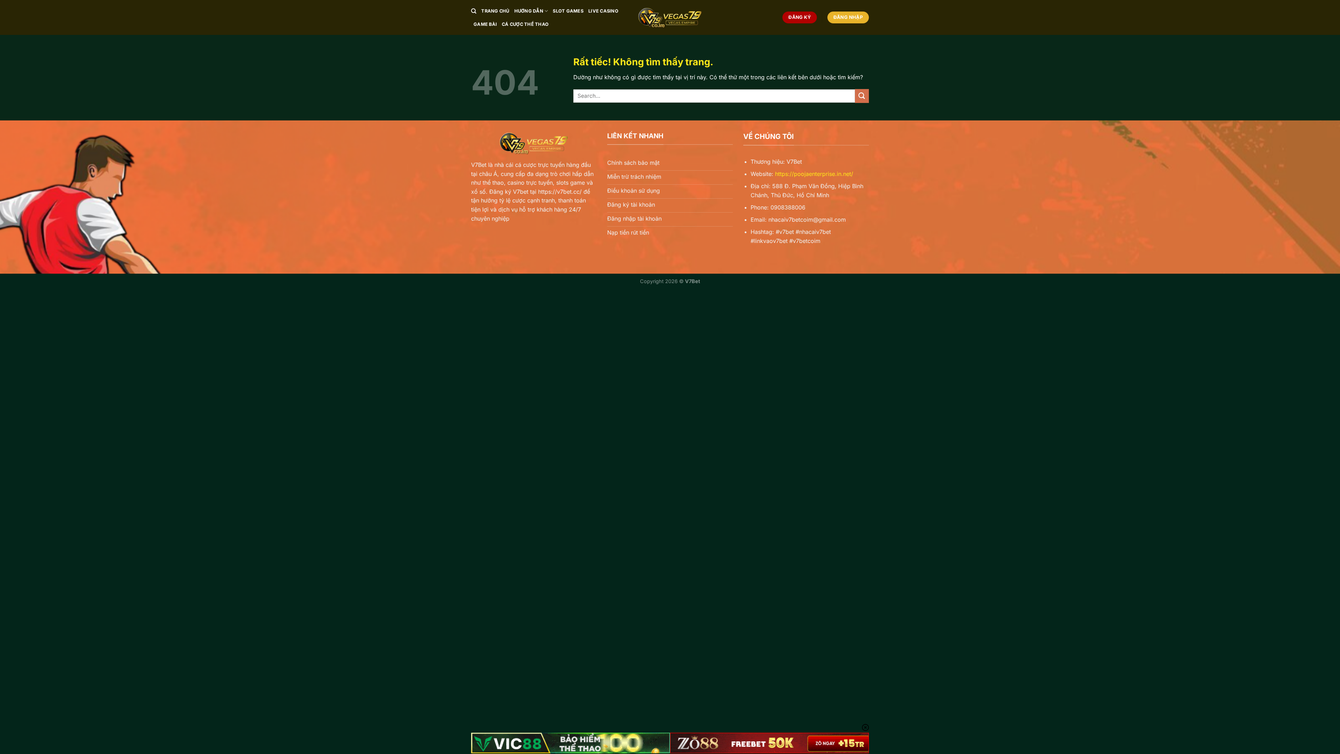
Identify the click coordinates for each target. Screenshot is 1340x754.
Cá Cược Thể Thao (525, 24)
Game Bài (485, 24)
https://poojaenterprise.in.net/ (814, 173)
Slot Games (568, 11)
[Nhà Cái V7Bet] (670, 17)
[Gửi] (862, 96)
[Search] (473, 11)
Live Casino (603, 11)
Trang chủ (495, 11)
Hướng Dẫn (528, 11)
